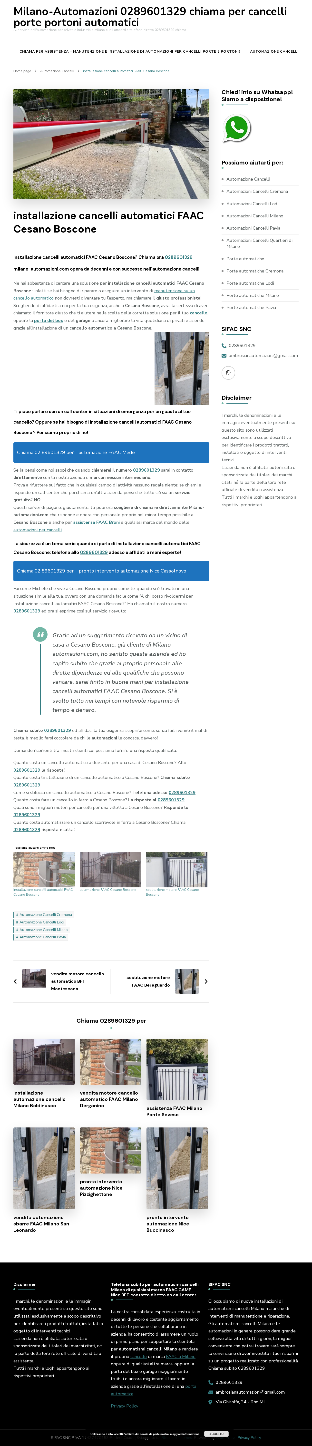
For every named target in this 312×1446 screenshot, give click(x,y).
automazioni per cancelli (37, 530)
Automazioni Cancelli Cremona (257, 191)
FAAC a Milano (180, 1356)
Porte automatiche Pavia (251, 308)
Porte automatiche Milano (252, 295)
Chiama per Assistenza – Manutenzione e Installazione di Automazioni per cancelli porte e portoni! (130, 51)
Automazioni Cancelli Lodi (252, 204)
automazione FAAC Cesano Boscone (108, 889)
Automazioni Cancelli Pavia (253, 228)
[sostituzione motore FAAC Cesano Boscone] (176, 869)
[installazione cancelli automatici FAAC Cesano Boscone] (44, 869)
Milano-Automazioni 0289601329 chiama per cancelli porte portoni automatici (150, 17)
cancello (138, 1356)
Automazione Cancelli (274, 51)
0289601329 (179, 257)
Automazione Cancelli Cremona (46, 914)
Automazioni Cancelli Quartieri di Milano (259, 243)
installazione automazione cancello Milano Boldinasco (39, 1099)
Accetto (216, 1434)
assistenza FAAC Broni (96, 522)
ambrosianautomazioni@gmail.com (263, 356)
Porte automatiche (245, 259)
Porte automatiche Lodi (250, 283)
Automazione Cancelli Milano (44, 929)
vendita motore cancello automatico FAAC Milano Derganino (109, 1099)
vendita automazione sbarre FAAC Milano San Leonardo (41, 1223)
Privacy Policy (124, 1406)
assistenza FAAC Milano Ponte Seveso (174, 1111)
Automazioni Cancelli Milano (254, 216)
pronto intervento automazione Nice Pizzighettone (101, 1187)
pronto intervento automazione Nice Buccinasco (167, 1223)
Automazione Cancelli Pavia (43, 937)
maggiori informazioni (184, 1434)
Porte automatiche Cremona (254, 271)
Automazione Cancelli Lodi (42, 922)
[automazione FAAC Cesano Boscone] (110, 869)
